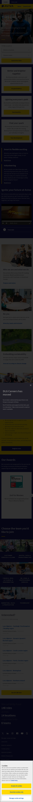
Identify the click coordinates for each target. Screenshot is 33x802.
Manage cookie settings (16, 798)
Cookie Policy (14, 780)
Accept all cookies (16, 786)
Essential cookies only (16, 792)
